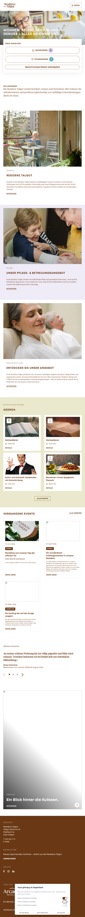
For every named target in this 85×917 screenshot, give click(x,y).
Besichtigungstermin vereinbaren (42, 67)
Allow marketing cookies (27, 905)
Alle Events (42, 498)
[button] (4, 674)
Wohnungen (43, 50)
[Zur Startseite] (9, 5)
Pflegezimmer (43, 59)
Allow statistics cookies (26, 902)
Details (8, 448)
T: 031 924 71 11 (9, 839)
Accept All (61, 913)
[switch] (64, 898)
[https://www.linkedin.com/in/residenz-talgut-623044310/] (13, 871)
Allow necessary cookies (27, 898)
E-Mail (6, 842)
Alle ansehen (75, 513)
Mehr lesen (10, 575)
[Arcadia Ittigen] (12, 891)
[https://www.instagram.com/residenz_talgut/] (8, 871)
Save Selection (42, 913)
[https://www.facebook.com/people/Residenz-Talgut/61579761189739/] (4, 871)
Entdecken (11, 193)
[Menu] (72, 5)
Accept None (24, 913)
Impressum (9, 910)
